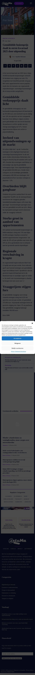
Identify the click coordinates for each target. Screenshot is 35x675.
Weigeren (17, 343)
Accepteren (17, 338)
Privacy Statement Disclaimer (18, 351)
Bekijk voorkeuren (17, 348)
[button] (32, 323)
